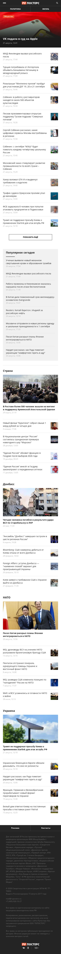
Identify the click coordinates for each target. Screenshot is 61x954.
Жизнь (45, 9)
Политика (15, 9)
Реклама (15, 828)
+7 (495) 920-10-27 (14, 901)
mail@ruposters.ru (13, 898)
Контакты (45, 828)
